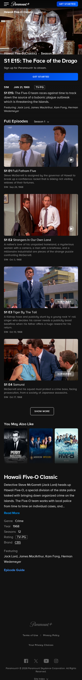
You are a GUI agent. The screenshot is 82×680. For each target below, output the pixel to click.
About (42, 12)
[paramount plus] (20, 4)
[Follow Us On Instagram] (56, 661)
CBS (18, 542)
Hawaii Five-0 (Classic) (20, 53)
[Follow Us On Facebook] (26, 661)
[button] (6, 5)
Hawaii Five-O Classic (18, 12)
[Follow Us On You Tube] (46, 661)
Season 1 (47, 53)
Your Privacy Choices (41, 645)
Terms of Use (30, 635)
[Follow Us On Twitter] (35, 661)
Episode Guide (14, 570)
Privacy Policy (51, 635)
